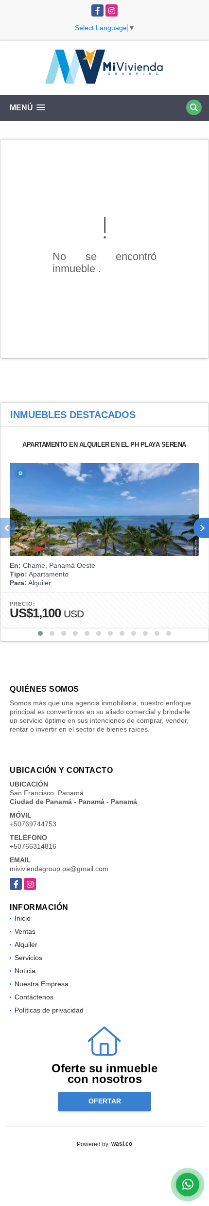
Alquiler (26, 944)
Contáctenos (34, 997)
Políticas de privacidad (49, 1010)
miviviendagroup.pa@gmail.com (59, 869)
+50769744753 (33, 824)
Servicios (28, 957)
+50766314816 (33, 846)
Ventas (25, 931)
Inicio (23, 918)
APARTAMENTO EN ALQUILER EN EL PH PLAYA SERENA (104, 444)
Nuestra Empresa (42, 984)
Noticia (25, 971)
